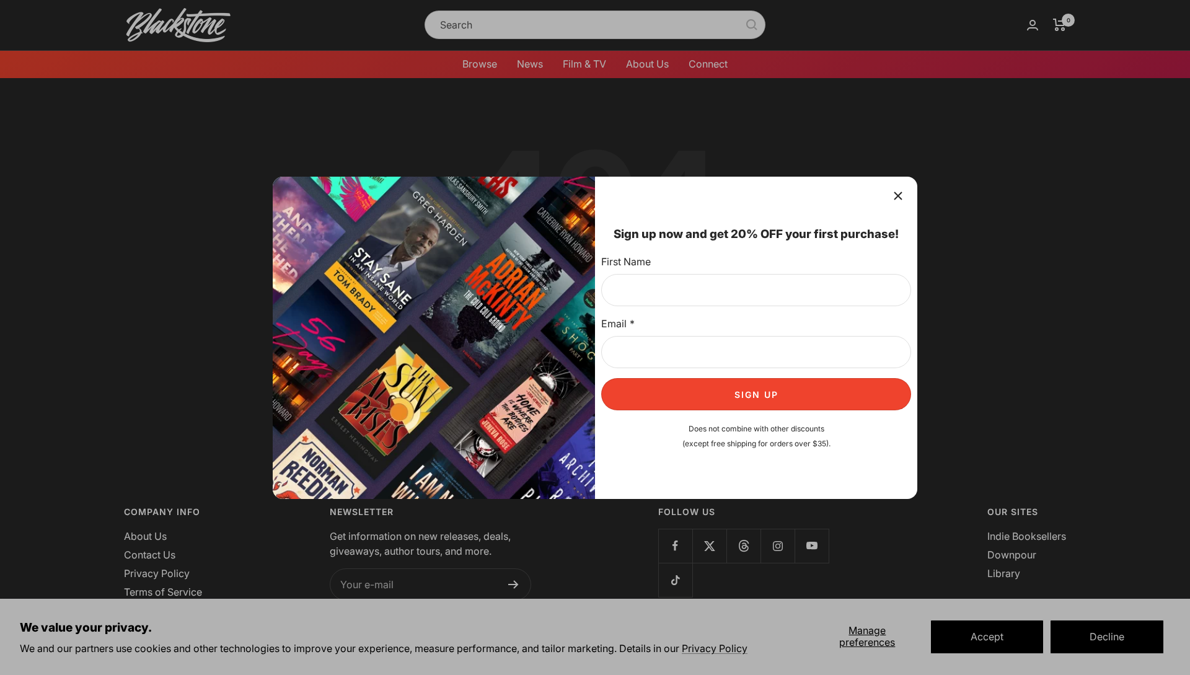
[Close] (898, 196)
